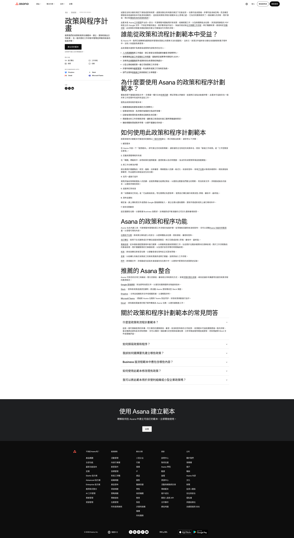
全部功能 (89, 462)
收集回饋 (164, 95)
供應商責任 (191, 502)
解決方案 (50, 4)
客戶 (188, 467)
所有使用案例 (116, 507)
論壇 (163, 476)
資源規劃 (114, 489)
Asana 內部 (191, 476)
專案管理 (89, 498)
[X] (131, 532)
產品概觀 (89, 458)
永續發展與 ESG (193, 507)
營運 (138, 467)
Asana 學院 (166, 467)
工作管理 (138, 22)
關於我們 (190, 458)
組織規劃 (114, 480)
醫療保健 (140, 484)
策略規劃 (114, 493)
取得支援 (165, 462)
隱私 (165, 532)
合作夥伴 (165, 502)
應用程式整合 (91, 489)
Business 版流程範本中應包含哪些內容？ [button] (148, 361)
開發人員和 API (167, 498)
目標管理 (114, 471)
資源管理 (89, 502)
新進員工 (135, 72)
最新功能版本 (91, 467)
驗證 (163, 471)
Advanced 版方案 (93, 480)
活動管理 (114, 458)
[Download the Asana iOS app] (185, 532)
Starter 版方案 (91, 476)
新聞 (188, 484)
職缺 (188, 471)
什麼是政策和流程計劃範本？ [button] (140, 322)
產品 (38, 4)
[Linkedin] (135, 532)
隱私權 (189, 498)
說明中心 (165, 458)
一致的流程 (157, 139)
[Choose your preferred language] (246, 3)
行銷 (138, 462)
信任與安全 (191, 493)
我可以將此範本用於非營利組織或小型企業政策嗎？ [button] (154, 379)
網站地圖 (165, 507)
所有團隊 (140, 515)
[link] (66, 13)
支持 (61, 4)
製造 (138, 502)
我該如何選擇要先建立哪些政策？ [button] (143, 353)
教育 (138, 498)
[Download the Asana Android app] (200, 532)
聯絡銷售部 (263, 4)
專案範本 (165, 489)
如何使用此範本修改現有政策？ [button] (142, 370)
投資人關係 (191, 489)
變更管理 (137, 68)
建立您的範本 (73, 47)
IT (137, 471)
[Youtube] (147, 532)
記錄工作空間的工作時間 (140, 57)
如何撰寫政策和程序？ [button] (136, 344)
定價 (70, 4)
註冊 (147, 429)
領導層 (189, 462)
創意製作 (114, 467)
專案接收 (114, 498)
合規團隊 (132, 61)
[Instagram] (139, 532)
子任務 (201, 169)
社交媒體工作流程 (194, 25)
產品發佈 (114, 484)
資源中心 (165, 480)
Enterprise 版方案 (93, 484)
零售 (138, 489)
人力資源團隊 (128, 53)
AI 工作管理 (90, 493)
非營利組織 (140, 507)
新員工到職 (115, 476)
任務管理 (114, 502)
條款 (161, 532)
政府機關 (140, 493)
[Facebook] (143, 532)
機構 (138, 511)
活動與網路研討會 (168, 484)
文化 (188, 480)
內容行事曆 (115, 462)
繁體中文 (115, 532)
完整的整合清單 (190, 277)
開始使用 (274, 4)
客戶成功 (165, 493)
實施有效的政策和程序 (139, 18)
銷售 (138, 480)
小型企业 (140, 458)
